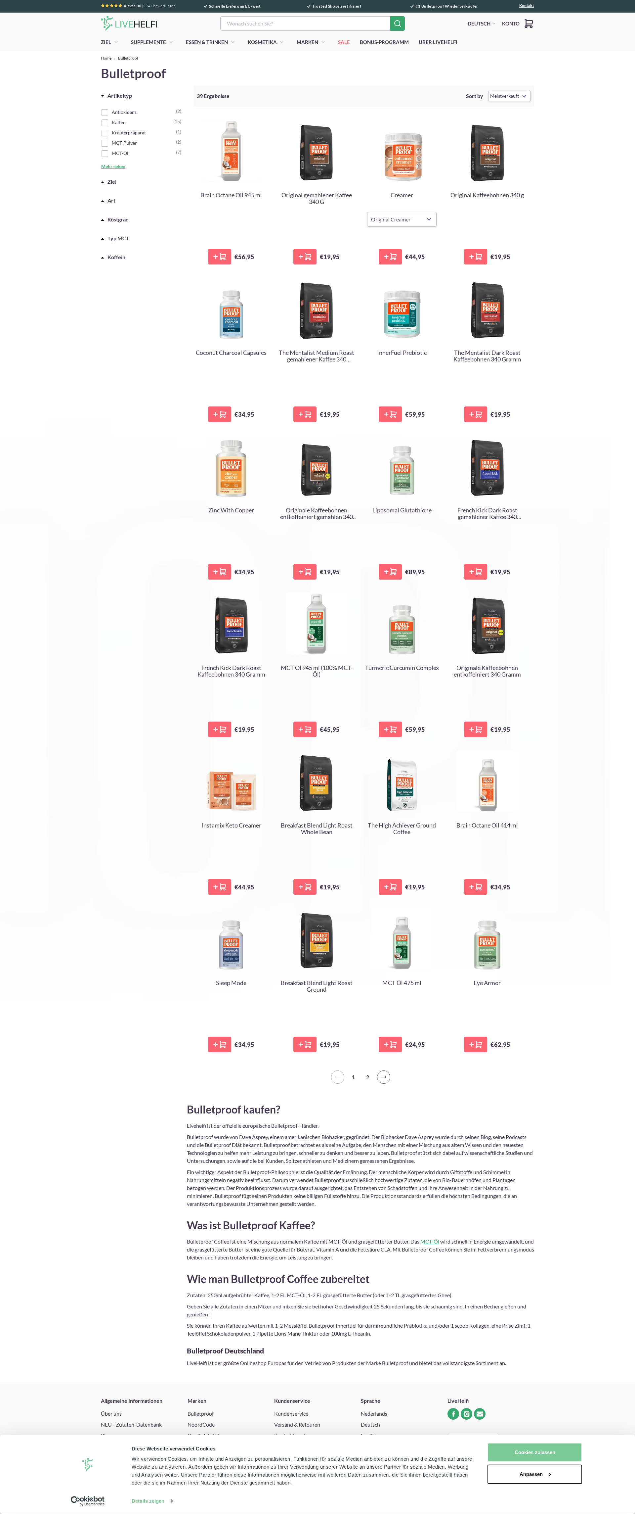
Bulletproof (201, 1413)
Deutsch (370, 1424)
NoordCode (201, 1424)
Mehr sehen (113, 166)
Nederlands (374, 1413)
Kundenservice (291, 1413)
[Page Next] (383, 1077)
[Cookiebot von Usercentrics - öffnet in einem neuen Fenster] (88, 1501)
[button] (529, 23)
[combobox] (312, 23)
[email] (480, 1414)
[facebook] (453, 1414)
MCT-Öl (429, 1241)
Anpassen (531, 1474)
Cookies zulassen (535, 1452)
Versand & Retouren (297, 1424)
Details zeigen (148, 1501)
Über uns (111, 1413)
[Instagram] (466, 1414)
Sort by (474, 96)
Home (106, 58)
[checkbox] (144, 112)
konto (511, 23)
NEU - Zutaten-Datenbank (131, 1424)
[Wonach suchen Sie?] (397, 23)
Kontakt (526, 5)
